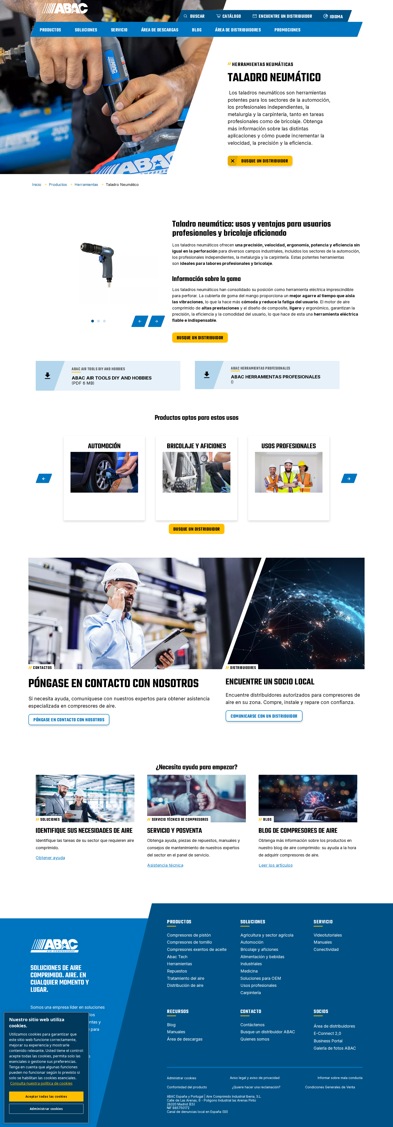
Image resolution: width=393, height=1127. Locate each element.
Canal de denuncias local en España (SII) (197, 1112)
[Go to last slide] (44, 478)
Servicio (119, 30)
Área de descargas (160, 30)
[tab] (92, 321)
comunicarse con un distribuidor (264, 716)
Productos (50, 30)
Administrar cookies (181, 1078)
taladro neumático (274, 78)
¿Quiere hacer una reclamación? (256, 1087)
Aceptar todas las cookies (46, 1096)
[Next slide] (349, 478)
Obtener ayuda (50, 858)
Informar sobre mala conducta (340, 1078)
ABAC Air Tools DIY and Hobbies (112, 378)
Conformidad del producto (187, 1087)
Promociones (288, 30)
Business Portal (328, 1040)
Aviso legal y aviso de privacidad (255, 1078)
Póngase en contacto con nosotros (68, 720)
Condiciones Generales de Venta (330, 1087)
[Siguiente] (156, 321)
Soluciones (86, 30)
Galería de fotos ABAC (335, 1048)
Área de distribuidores (238, 30)
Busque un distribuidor (264, 161)
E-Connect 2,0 (327, 1033)
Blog (197, 30)
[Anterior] (140, 321)
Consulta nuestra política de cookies (41, 1083)
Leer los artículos (276, 865)
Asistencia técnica (165, 865)
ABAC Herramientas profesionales (275, 377)
